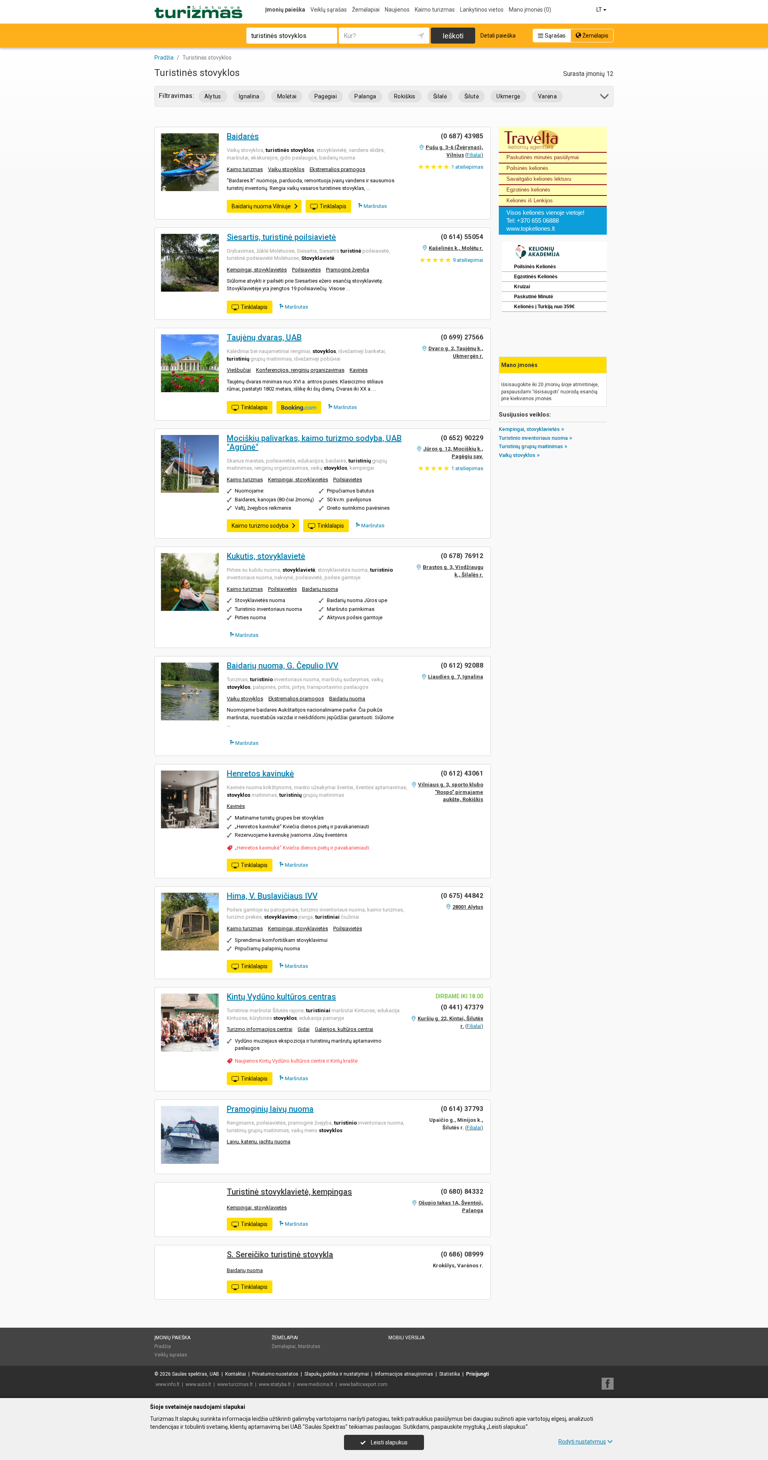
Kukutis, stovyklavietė (266, 556)
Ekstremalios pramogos (337, 169)
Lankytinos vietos (482, 9)
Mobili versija (406, 1337)
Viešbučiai (239, 370)
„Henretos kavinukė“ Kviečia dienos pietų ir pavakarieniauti (302, 848)
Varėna (547, 96)
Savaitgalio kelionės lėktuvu (538, 179)
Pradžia (162, 1346)
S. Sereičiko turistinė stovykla (280, 1254)
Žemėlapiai (366, 9)
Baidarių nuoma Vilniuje (261, 206)
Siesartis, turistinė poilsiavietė (281, 237)
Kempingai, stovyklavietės (257, 270)
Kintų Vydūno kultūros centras (281, 996)
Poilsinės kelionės (527, 168)
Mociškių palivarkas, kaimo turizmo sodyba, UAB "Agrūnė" (314, 442)
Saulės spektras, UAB (195, 1374)
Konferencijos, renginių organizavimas (300, 370)
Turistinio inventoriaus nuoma (533, 438)
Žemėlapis (594, 35)
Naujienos (397, 9)
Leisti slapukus (389, 1442)
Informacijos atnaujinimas (404, 1374)
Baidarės (243, 136)
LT (599, 9)
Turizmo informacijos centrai (259, 1029)
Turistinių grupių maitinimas (531, 446)
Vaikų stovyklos (286, 169)
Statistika (449, 1374)
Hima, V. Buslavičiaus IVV (272, 896)
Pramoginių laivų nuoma (270, 1109)
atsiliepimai (468, 260)
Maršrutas (374, 206)
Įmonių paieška (285, 9)
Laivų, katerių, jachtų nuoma (258, 1142)
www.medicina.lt (315, 1384)
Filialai (474, 155)
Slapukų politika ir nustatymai (336, 1374)
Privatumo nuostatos (275, 1374)
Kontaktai (235, 1374)
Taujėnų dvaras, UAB (264, 337)
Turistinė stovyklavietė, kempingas (289, 1192)
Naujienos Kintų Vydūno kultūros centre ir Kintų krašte (296, 1061)
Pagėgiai (325, 96)
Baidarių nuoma (320, 589)
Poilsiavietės (306, 270)
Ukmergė (508, 96)
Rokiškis (405, 96)
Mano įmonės (530, 9)
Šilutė (471, 96)
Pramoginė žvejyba (347, 270)
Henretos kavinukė (260, 773)
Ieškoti (453, 36)
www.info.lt (168, 1384)
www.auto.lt (198, 1384)
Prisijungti (477, 1374)
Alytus (212, 96)
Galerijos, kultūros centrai (344, 1029)
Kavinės (359, 370)
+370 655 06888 (538, 220)
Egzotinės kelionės (528, 190)
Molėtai (286, 96)
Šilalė (440, 96)
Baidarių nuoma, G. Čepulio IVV (282, 665)
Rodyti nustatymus (582, 1441)
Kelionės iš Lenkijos (529, 200)
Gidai (304, 1029)
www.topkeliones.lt (530, 228)
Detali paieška (498, 35)
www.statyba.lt (275, 1384)
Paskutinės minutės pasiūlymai (542, 157)
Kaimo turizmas (435, 9)
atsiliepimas (467, 167)
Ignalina (249, 96)
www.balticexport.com (363, 1384)
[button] (605, 97)
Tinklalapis (333, 206)
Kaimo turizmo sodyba (260, 526)
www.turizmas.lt (235, 1384)
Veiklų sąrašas (328, 9)
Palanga (365, 96)
